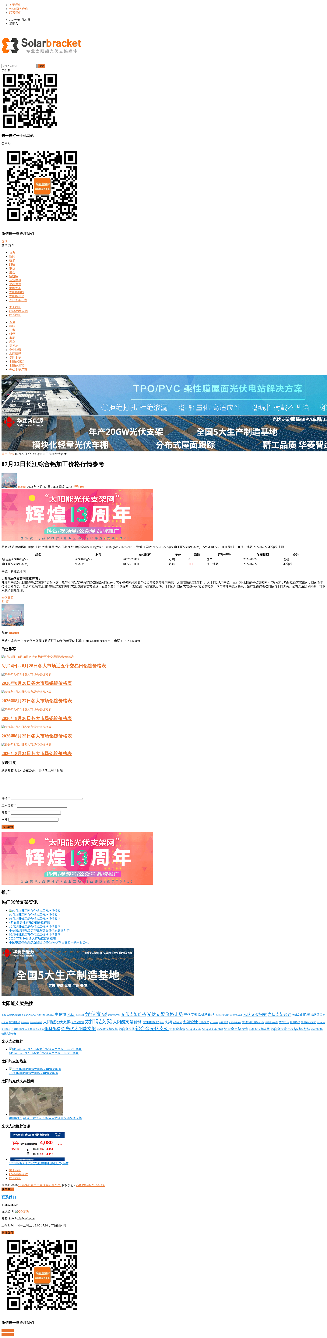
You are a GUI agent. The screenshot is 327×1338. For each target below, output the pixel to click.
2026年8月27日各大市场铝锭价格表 (37, 700)
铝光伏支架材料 (107, 1029)
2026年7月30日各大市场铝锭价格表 (32, 938)
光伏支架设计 (236, 1015)
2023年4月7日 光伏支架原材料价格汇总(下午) (39, 1163)
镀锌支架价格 (9, 1033)
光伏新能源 (301, 1014)
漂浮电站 (284, 1022)
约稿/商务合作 (18, 8)
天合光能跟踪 (36, 1023)
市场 (12, 268)
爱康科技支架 (308, 1022)
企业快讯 (15, 280)
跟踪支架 (321, 1022)
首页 (12, 252)
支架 (168, 1022)
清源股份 (258, 1022)
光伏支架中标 (114, 1015)
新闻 (12, 256)
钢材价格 (52, 1029)
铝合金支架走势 (259, 1029)
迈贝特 (15, 1029)
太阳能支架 (98, 1021)
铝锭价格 (317, 1029)
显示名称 (9, 805)
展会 (12, 272)
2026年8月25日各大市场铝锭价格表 (37, 735)
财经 (12, 264)
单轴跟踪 (14, 1022)
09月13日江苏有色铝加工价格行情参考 (35, 914)
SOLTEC (50, 1015)
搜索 (41, 65)
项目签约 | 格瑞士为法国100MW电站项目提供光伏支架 (45, 1118)
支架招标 (177, 1022)
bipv (4, 1014)
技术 (12, 260)
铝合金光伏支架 (152, 1028)
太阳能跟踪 (16, 292)
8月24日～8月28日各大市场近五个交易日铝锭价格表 (54, 665)
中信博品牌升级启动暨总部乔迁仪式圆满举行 (39, 930)
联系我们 (15, 12)
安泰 (162, 1022)
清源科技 (247, 1022)
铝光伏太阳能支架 (78, 1028)
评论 (6, 798)
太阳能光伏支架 (57, 1022)
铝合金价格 (127, 1029)
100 (190, 564)
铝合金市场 (177, 1029)
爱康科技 (295, 1022)
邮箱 (6, 812)
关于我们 (15, 4)
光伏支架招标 (222, 1015)
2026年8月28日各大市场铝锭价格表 (37, 683)
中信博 (60, 1014)
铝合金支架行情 (236, 1029)
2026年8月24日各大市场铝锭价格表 (37, 753)
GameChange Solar (17, 1014)
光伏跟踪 (316, 1014)
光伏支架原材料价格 (199, 1014)
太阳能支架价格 (127, 1022)
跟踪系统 (6, 1029)
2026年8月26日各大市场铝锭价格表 (37, 718)
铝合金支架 (193, 1029)
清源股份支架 (271, 1022)
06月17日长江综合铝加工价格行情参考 (35, 918)
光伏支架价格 (133, 1014)
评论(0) (79, 486)
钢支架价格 (26, 1029)
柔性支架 (15, 288)
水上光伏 (214, 1023)
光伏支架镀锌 (279, 1014)
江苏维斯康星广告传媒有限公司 (39, 1185)
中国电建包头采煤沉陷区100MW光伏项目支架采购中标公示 (49, 942)
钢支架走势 (38, 1029)
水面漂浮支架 (235, 1022)
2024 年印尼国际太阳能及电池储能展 (33, 1073)
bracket (22, 486)
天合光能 (25, 1022)
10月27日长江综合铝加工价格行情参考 (35, 926)
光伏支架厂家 (18, 300)
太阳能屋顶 (16, 296)
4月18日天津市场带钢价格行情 (29, 922)
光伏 (71, 1014)
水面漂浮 (15, 284)
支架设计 (190, 1022)
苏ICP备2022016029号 (90, 1185)
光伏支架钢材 (255, 1014)
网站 (5, 819)
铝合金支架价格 (212, 1029)
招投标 (13, 276)
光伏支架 (8, 597)
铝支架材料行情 (298, 1029)
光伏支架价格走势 (165, 1014)
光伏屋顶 (79, 1015)
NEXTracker (36, 1014)
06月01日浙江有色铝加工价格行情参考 (35, 934)
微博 (5, 241)
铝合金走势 (279, 1029)
